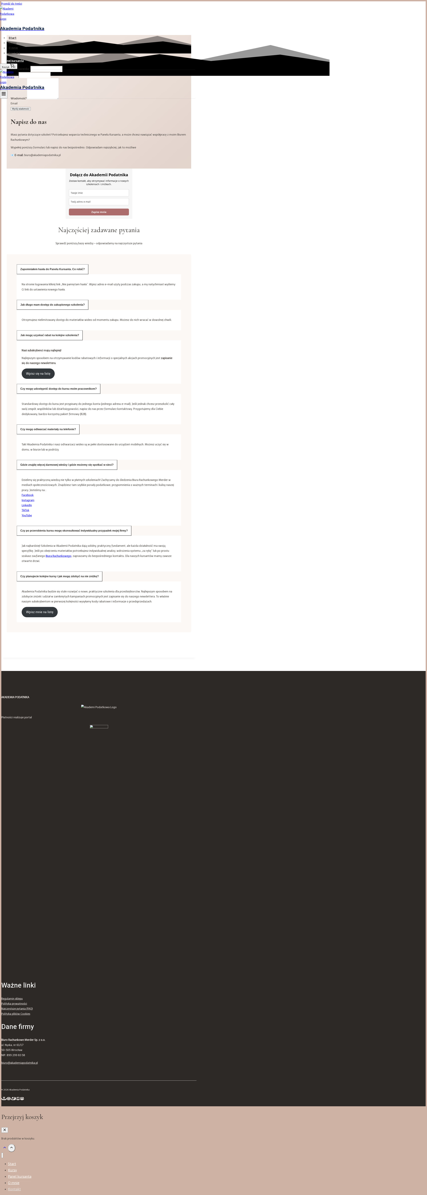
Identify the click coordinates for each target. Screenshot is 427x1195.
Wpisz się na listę (38, 373)
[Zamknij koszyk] (4, 1130)
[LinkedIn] (18, 1098)
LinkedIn (27, 505)
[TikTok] (13, 1098)
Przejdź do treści (11, 3)
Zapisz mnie (98, 212)
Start (12, 38)
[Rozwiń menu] (4, 94)
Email (14, 103)
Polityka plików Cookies (15, 1013)
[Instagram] (9, 1098)
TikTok (25, 510)
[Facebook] (4, 1098)
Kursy (13, 43)
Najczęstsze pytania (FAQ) (17, 1008)
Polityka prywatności (14, 1003)
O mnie (13, 48)
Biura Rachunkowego (58, 556)
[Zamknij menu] (2, 1155)
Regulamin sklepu (12, 998)
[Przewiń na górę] (4, 1148)
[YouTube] (22, 1098)
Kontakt (14, 53)
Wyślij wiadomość (20, 109)
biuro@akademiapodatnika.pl (19, 1062)
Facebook (28, 495)
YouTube (27, 515)
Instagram (28, 500)
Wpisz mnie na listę (39, 612)
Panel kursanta (13, 60)
